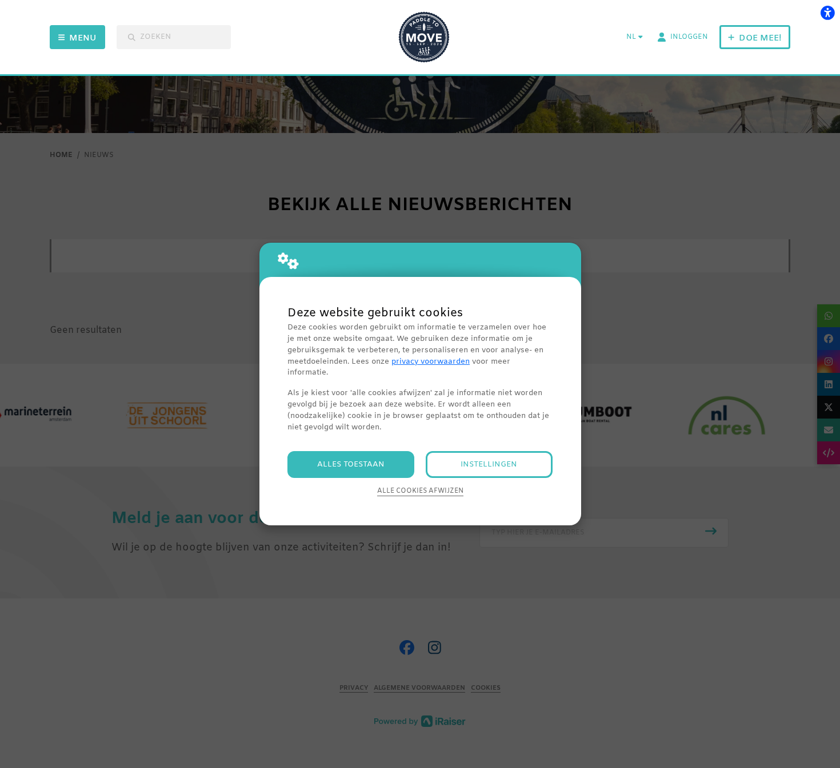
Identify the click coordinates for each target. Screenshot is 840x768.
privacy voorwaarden (430, 362)
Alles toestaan (351, 464)
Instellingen (489, 464)
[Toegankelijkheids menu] (827, 12)
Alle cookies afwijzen (420, 491)
